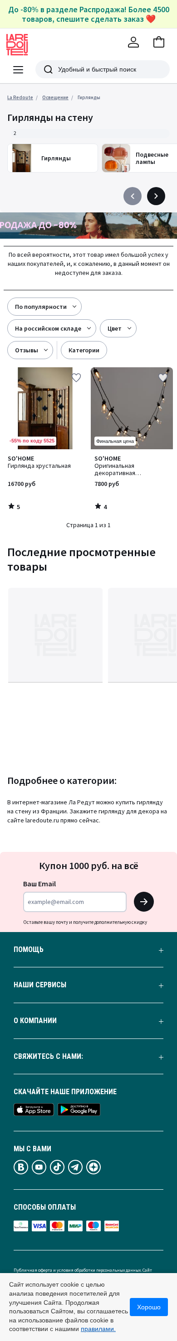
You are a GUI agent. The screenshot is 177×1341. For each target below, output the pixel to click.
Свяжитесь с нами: (48, 1057)
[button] (159, 42)
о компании (35, 1021)
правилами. (98, 1328)
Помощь (29, 950)
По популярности (41, 307)
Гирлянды (89, 97)
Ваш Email (39, 883)
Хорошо (149, 1307)
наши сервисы (40, 985)
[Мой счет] (133, 42)
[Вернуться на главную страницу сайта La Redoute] (17, 45)
